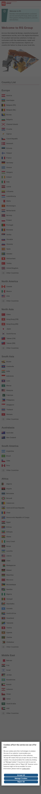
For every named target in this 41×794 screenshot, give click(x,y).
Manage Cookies (21, 778)
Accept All (21, 775)
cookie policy (26, 768)
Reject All (21, 782)
